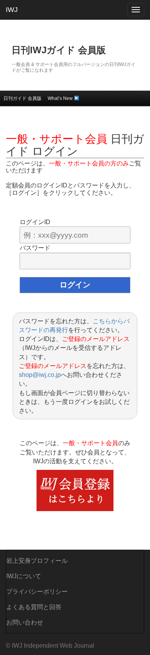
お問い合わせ (24, 622)
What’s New (61, 98)
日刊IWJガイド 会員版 (59, 50)
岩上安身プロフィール (37, 560)
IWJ (12, 10)
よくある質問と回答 (34, 607)
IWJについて (23, 576)
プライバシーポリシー (37, 591)
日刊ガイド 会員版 (22, 98)
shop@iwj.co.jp (40, 374)
